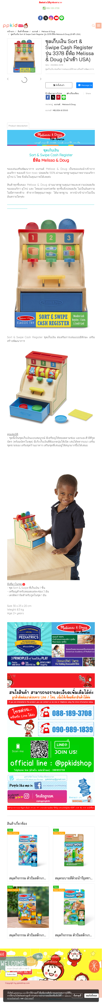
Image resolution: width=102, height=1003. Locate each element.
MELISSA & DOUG (60, 110)
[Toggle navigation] (98, 26)
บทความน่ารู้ (43, 977)
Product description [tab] (18, 125)
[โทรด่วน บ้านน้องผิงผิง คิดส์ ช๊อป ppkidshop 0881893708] (51, 712)
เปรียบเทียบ (74, 93)
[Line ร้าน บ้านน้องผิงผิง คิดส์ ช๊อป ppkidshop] (51, 755)
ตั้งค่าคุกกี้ (77, 995)
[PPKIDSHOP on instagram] (51, 797)
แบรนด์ (57, 104)
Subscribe (11, 974)
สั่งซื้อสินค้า (60, 85)
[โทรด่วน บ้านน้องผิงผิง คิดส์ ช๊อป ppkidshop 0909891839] (51, 729)
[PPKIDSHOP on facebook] (51, 785)
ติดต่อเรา (41, 973)
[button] (92, 25)
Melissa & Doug (69, 104)
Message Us (86, 85)
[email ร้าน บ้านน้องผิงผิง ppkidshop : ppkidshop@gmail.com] (51, 777)
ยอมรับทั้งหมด (91, 995)
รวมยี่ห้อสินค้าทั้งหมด (47, 962)
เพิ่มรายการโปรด (54, 93)
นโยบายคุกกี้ (29, 998)
